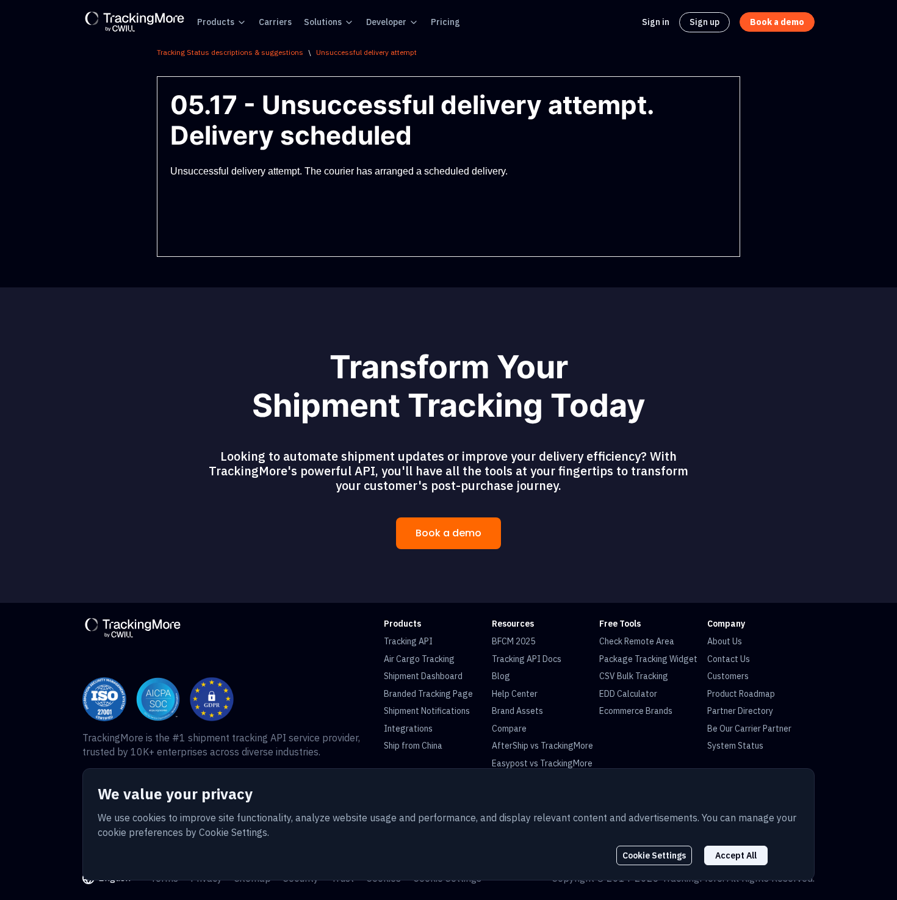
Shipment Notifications (427, 710)
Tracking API (408, 641)
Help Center (515, 693)
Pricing (445, 21)
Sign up (704, 21)
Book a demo (448, 533)
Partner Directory (740, 710)
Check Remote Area (636, 641)
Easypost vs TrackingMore (542, 763)
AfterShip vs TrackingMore (542, 745)
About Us (724, 641)
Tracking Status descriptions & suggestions (230, 52)
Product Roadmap (741, 693)
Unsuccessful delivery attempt (366, 52)
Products (215, 21)
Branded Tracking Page (428, 693)
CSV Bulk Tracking (633, 676)
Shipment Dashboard (423, 676)
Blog (501, 676)
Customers (728, 676)
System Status (735, 745)
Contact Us (728, 658)
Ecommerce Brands (635, 710)
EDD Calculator (628, 693)
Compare (509, 728)
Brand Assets (517, 710)
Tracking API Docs (526, 658)
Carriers (275, 21)
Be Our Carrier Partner (749, 728)
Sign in (655, 21)
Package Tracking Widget (648, 658)
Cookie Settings (654, 855)
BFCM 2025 (513, 641)
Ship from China (413, 745)
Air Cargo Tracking (419, 658)
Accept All (736, 855)
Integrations (408, 728)
